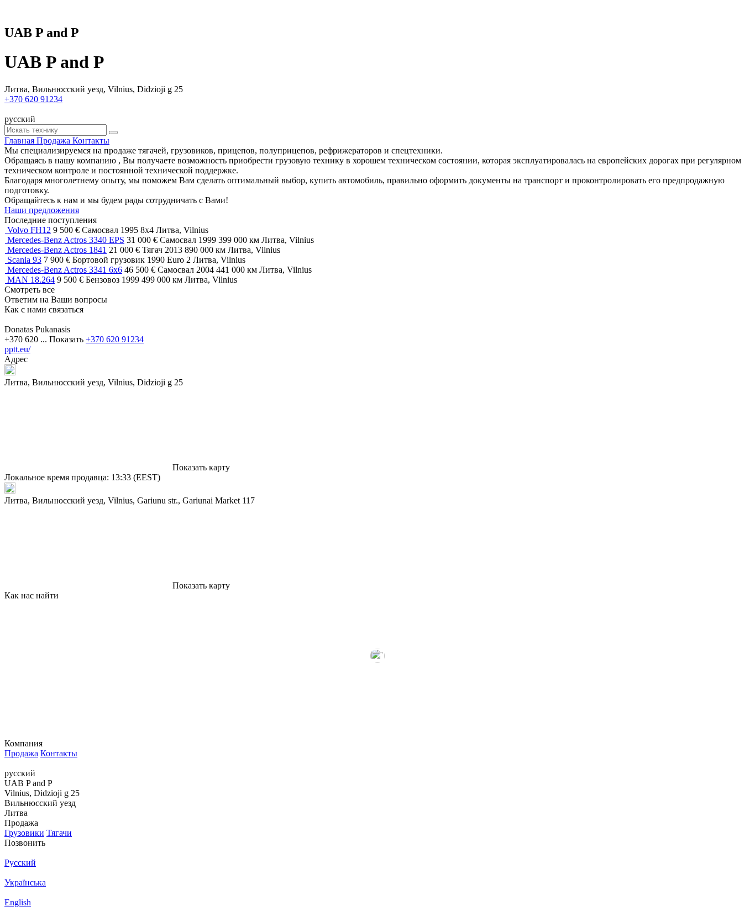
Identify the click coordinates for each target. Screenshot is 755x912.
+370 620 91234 (33, 99)
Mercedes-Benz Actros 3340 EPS (65, 240)
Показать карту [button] (201, 467)
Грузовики (24, 832)
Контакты (58, 753)
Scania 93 (24, 259)
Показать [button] (67, 339)
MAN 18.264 (31, 279)
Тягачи (59, 832)
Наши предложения (41, 210)
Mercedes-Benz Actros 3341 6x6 (64, 269)
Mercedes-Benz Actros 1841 (57, 249)
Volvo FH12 (29, 230)
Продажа (21, 753)
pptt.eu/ (17, 349)
